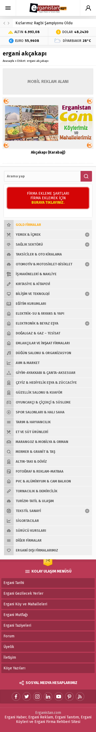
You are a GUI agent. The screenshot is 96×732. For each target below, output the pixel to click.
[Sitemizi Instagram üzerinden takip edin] (37, 697)
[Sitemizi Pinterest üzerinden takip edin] (69, 697)
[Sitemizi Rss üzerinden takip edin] (80, 697)
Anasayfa (8, 61)
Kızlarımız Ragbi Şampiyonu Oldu (44, 23)
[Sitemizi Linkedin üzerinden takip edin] (48, 697)
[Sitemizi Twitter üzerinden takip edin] (27, 697)
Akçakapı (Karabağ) (48, 152)
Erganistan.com (48, 712)
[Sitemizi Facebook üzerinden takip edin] (16, 697)
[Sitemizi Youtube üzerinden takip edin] (59, 697)
